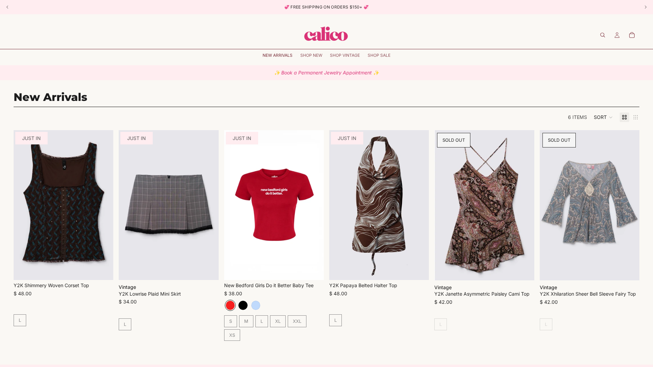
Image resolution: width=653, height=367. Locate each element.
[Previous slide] (24, 205)
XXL (297, 321)
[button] (603, 117)
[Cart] (631, 35)
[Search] (602, 35)
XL (278, 321)
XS (232, 335)
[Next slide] (103, 205)
